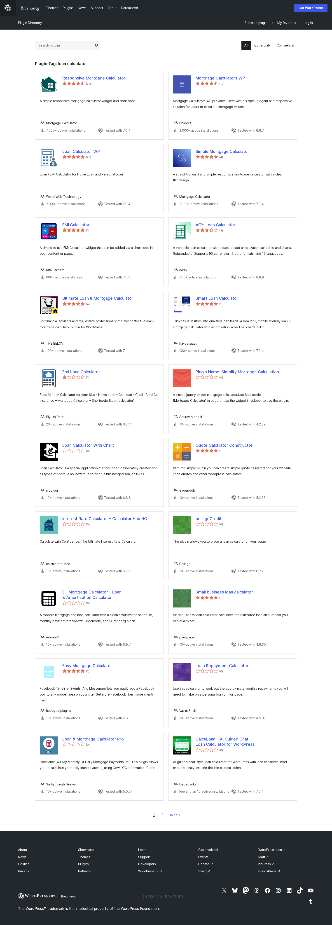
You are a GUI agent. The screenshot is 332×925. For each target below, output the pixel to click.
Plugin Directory (30, 23)
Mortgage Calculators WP (220, 78)
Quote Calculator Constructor (224, 445)
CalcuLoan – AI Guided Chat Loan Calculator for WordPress (225, 742)
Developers (147, 864)
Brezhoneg (69, 896)
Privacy (23, 871)
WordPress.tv (150, 871)
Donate (205, 864)
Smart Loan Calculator (217, 298)
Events (203, 857)
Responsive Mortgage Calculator (93, 78)
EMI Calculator (75, 224)
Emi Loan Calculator (81, 371)
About (22, 850)
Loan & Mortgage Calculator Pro (93, 739)
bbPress (266, 864)
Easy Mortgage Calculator (87, 665)
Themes (84, 857)
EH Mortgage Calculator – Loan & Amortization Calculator (92, 595)
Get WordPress (310, 8)
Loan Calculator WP (81, 151)
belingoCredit (209, 518)
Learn (142, 850)
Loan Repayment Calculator (222, 665)
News (22, 857)
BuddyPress (269, 871)
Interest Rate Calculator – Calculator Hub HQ (104, 518)
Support (144, 857)
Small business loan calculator (224, 592)
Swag (204, 871)
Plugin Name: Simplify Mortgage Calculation (237, 371)
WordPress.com (272, 850)
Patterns (84, 871)
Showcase (86, 850)
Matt (263, 857)
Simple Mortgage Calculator (222, 151)
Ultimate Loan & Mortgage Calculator (97, 298)
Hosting (24, 864)
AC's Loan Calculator (215, 224)
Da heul (174, 815)
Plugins (83, 864)
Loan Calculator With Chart (88, 445)
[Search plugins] (96, 45)
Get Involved (208, 850)
